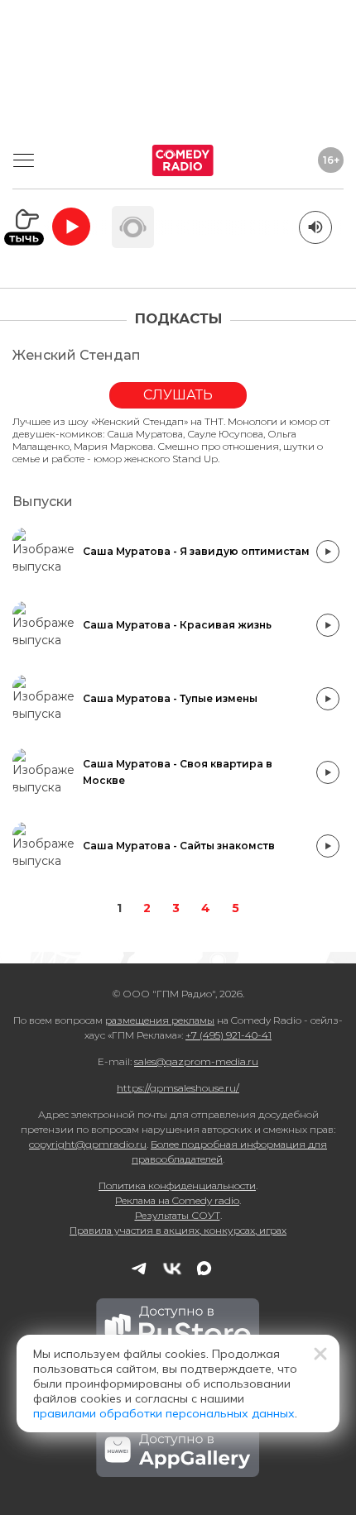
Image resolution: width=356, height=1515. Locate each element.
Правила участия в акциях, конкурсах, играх (178, 1230)
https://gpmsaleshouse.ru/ (178, 1088)
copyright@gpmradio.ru (88, 1144)
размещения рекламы (159, 1020)
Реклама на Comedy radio (177, 1200)
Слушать (178, 395)
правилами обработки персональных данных (164, 1413)
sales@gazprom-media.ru (196, 1061)
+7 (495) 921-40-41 (228, 1035)
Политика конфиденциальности (177, 1185)
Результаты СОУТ (177, 1215)
